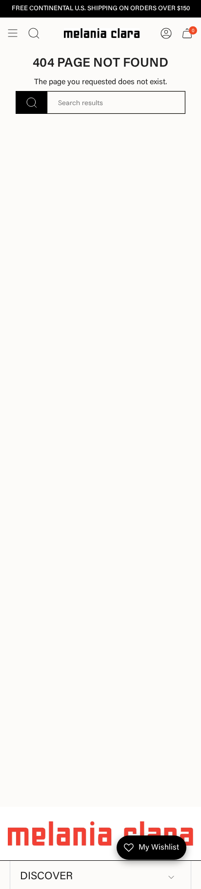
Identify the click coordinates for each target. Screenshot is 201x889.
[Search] (31, 102)
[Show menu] (12, 33)
